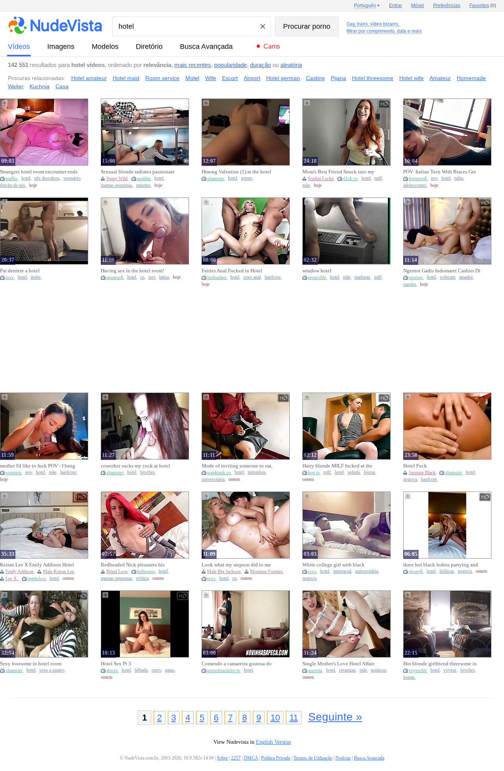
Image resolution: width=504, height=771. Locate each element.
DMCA (251, 758)
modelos (105, 46)
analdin (143, 178)
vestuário (71, 178)
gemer (246, 178)
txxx (10, 277)
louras (369, 472)
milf (378, 178)
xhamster (215, 178)
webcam (447, 277)
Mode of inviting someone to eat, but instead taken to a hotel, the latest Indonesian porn (237, 466)
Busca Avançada (206, 46)
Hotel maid (126, 78)
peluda (354, 472)
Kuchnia (40, 86)
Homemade (471, 78)
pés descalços (46, 178)
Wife (210, 78)
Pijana (338, 78)
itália (458, 178)
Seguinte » (335, 717)
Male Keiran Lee (58, 571)
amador (466, 277)
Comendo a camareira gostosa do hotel (237, 664)
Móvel (417, 5)
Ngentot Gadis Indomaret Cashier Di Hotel (441, 271)
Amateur (440, 78)
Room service (162, 78)
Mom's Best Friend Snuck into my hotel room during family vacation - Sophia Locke (340, 172)
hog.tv (313, 472)
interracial (342, 571)
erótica (142, 578)
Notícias (343, 758)
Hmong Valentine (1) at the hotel (236, 172)
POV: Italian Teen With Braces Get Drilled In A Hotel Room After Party (440, 172)
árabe (36, 277)
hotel (25, 178)
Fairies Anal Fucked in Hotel (232, 271)
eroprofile (317, 277)
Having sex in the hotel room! (132, 271)
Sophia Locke (321, 178)
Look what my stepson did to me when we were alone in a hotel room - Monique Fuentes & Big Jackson (240, 565)
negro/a (410, 479)
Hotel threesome (372, 78)
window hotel (317, 271)
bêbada (141, 670)
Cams (271, 46)
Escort (230, 78)
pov (434, 178)
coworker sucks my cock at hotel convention (135, 466)
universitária (213, 479)
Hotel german (283, 78)
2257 (236, 758)
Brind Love (117, 571)
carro (156, 670)
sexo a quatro (51, 670)
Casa (62, 86)
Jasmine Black (422, 472)
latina (164, 277)
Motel (192, 78)
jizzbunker (216, 277)
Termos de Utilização (312, 758)
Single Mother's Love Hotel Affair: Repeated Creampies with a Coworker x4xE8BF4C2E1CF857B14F (339, 664)
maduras (362, 277)
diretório (149, 46)
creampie (347, 670)
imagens (60, 46)
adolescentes (414, 185)
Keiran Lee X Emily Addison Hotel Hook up (37, 565)
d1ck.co (350, 178)
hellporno (146, 571)
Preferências (446, 5)
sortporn (13, 472)
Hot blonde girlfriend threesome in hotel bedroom (440, 664)
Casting (315, 78)
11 (293, 718)
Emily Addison (19, 571)
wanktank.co (219, 472)
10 (275, 718)
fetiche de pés (12, 185)
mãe (306, 185)
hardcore (273, 277)
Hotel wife (411, 78)
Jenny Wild (117, 178)
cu (142, 277)
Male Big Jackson (224, 571)
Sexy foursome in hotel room (30, 664)
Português (365, 5)
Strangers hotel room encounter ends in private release (39, 172)
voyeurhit (417, 670)
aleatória (291, 64)
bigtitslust (37, 578)
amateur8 (114, 277)
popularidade (230, 64)
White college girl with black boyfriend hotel (333, 565)
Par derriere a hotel (20, 271)
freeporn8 (418, 178)
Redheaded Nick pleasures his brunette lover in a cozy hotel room (138, 565)
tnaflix (11, 178)
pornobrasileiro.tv (223, 670)
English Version (273, 742)
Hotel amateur (89, 78)
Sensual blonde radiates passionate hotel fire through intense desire (138, 172)
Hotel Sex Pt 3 (116, 664)
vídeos (19, 46)
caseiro (409, 284)
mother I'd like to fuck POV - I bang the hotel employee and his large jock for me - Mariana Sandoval (37, 466)
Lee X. (12, 578)
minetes (143, 185)
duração (260, 64)
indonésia (256, 472)
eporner (416, 277)
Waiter (16, 86)
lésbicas (446, 571)
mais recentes (192, 64)
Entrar (395, 5)
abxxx (112, 670)
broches (147, 472)
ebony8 (415, 571)
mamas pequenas (116, 185)
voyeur (449, 670)
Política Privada (275, 758)
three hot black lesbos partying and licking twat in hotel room (440, 565)
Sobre (222, 758)
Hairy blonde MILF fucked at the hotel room (337, 466)
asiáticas (378, 670)
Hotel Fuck (415, 466)
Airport (252, 78)
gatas (169, 670)
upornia (315, 670)
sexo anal (252, 277)
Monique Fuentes (266, 571)
